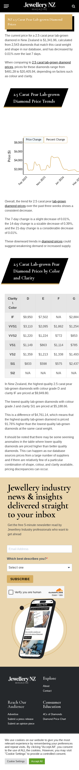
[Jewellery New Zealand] (39, 6)
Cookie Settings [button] (16, 761)
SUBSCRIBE (20, 579)
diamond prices (52, 241)
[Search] (73, 6)
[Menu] (6, 6)
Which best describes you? (27, 558)
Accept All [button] (37, 761)
